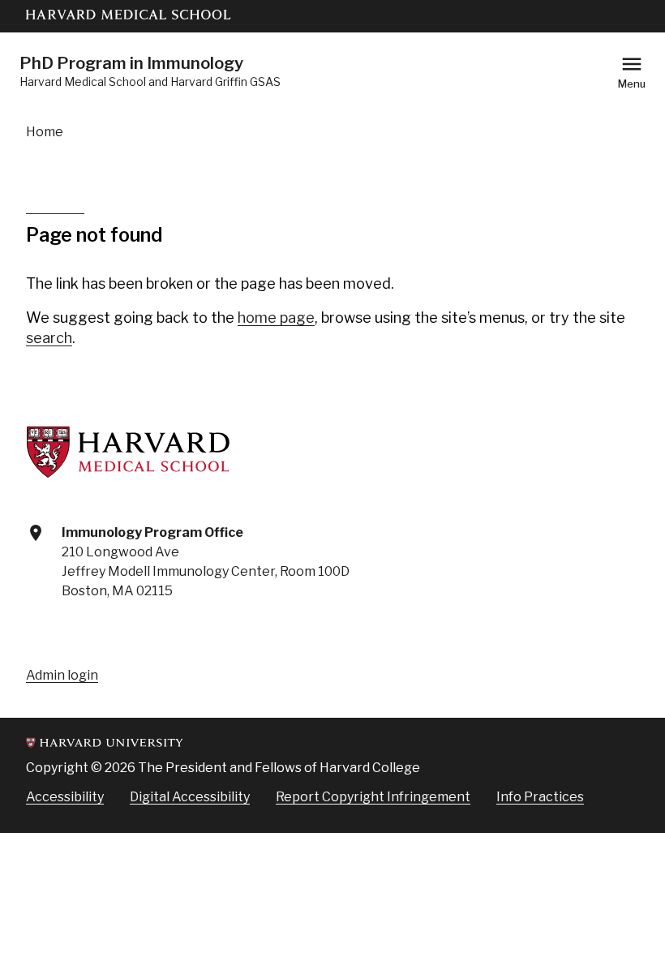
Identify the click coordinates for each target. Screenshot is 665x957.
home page (276, 317)
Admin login (62, 675)
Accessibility (65, 797)
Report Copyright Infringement (373, 797)
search (49, 337)
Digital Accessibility (190, 797)
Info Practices (540, 797)
